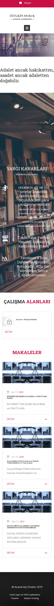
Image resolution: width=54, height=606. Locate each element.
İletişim (27, 2)
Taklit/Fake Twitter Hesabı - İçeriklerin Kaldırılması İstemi (34, 242)
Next (50, 44)
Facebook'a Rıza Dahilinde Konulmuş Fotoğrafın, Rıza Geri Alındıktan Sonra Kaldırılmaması (34, 266)
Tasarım (15, 598)
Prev (4, 44)
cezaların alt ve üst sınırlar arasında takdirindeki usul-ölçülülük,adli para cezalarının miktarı (33, 196)
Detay (11, 419)
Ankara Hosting (31, 598)
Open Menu (27, 28)
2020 (21, 392)
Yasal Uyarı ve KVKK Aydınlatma (24, 594)
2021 (22, 521)
